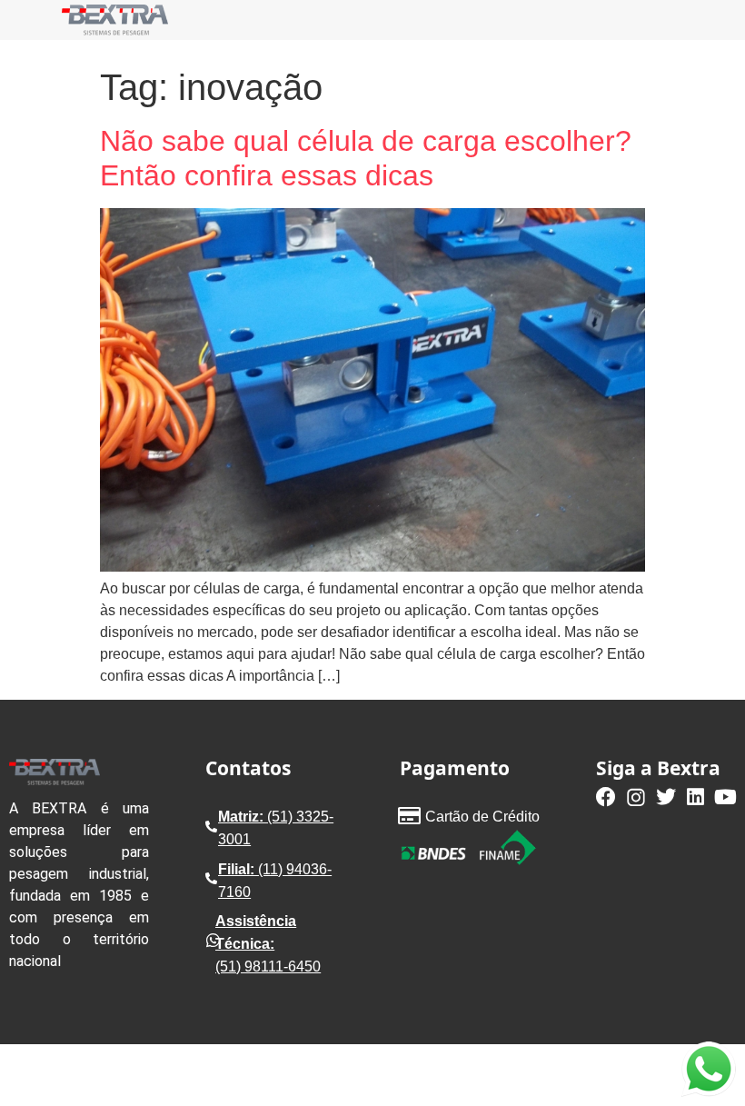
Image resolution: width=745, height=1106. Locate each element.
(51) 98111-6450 (268, 966)
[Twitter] (666, 797)
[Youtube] (726, 797)
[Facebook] (606, 797)
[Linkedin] (696, 797)
